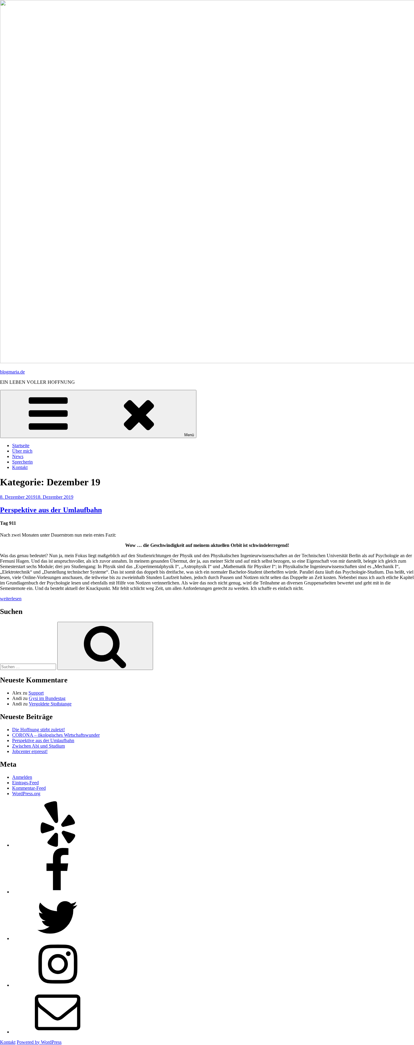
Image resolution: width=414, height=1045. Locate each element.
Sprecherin (22, 461)
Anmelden (22, 777)
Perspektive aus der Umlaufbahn (51, 510)
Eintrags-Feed (25, 782)
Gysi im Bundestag (47, 698)
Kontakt (20, 467)
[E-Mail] (57, 1031)
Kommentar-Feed (29, 788)
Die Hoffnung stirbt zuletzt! (38, 729)
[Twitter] (57, 938)
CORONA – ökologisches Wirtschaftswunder (56, 735)
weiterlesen (11, 598)
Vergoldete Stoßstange (50, 703)
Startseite (20, 445)
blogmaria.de (12, 371)
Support (36, 692)
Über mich (22, 451)
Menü (189, 435)
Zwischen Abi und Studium (38, 746)
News (17, 456)
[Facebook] (57, 891)
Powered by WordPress (39, 1042)
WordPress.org (26, 793)
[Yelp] (57, 845)
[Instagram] (57, 985)
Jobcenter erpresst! (30, 751)
